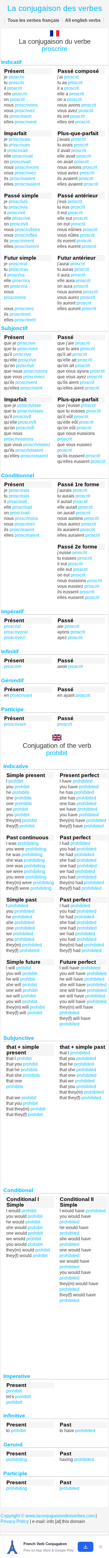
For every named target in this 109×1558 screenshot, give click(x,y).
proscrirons (15, 297)
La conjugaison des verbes (54, 8)
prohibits (14, 1086)
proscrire (54, 48)
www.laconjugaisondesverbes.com (59, 1515)
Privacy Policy (15, 1521)
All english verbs (83, 20)
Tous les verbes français (33, 20)
